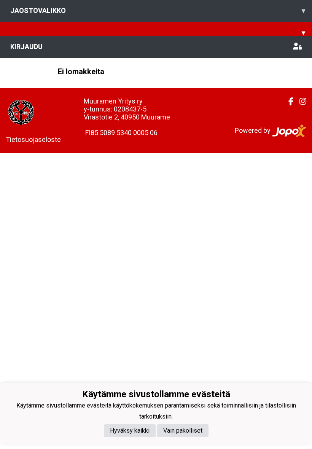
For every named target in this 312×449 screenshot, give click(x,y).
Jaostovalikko (157, 10)
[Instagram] (299, 101)
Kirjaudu (26, 47)
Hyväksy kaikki (130, 430)
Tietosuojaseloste (33, 139)
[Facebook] (287, 101)
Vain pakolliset (182, 430)
